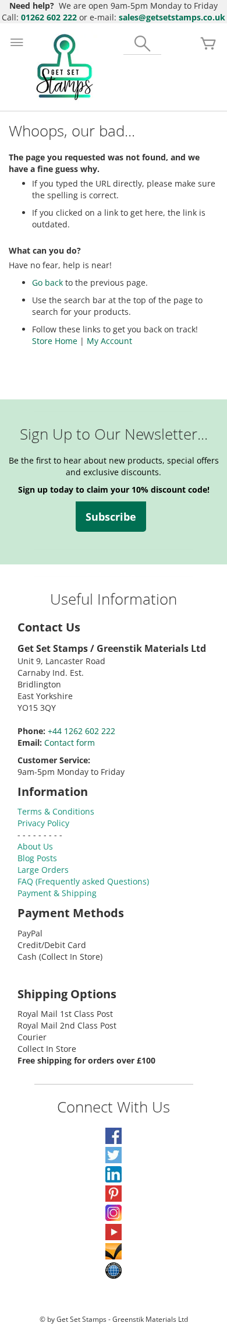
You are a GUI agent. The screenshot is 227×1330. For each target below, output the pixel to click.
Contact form (69, 742)
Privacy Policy (43, 823)
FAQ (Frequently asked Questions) (83, 881)
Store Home (54, 340)
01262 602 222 (49, 17)
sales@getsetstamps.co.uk (172, 17)
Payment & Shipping (57, 893)
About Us (35, 846)
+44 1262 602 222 (81, 730)
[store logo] (64, 67)
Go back (47, 282)
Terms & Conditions (55, 811)
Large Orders (43, 869)
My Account (109, 340)
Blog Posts (37, 858)
